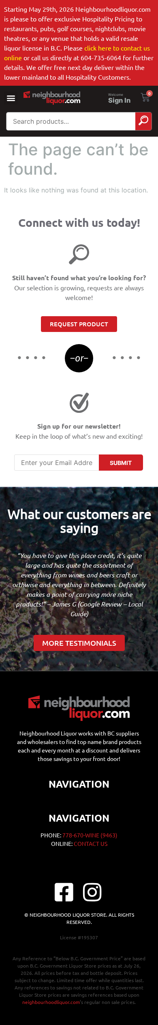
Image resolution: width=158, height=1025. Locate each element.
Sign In (119, 100)
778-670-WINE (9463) (89, 835)
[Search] (143, 121)
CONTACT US (90, 843)
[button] (10, 98)
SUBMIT (121, 462)
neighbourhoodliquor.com (51, 1002)
